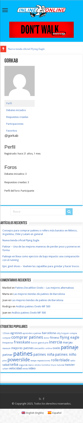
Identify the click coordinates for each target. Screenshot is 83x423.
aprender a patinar (32, 333)
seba (14, 364)
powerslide (18, 359)
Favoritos (11, 130)
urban (5, 368)
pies (4, 360)
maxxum (6, 348)
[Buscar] (69, 211)
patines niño (65, 354)
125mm (6, 333)
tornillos (46, 365)
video (32, 368)
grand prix (43, 342)
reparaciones (43, 360)
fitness (54, 337)
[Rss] (40, 398)
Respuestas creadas (17, 117)
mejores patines (22, 348)
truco (53, 365)
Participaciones (14, 124)
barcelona (49, 333)
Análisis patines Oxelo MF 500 (33, 306)
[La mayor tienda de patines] (41, 29)
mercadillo (39, 348)
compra (73, 333)
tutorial (60, 365)
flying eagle (69, 337)
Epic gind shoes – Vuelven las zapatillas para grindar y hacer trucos (40, 266)
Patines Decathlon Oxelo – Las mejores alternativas (44, 287)
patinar (7, 355)
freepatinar (7, 342)
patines (23, 353)
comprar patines (27, 337)
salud (5, 365)
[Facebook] (43, 398)
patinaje (69, 347)
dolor (46, 338)
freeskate (22, 342)
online (48, 348)
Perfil (9, 103)
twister (70, 365)
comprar (6, 338)
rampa (33, 360)
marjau (68, 342)
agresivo (16, 333)
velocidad (15, 368)
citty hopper (62, 333)
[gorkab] (19, 82)
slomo (37, 365)
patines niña (43, 354)
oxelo (56, 348)
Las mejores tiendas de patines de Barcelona (39, 293)
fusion (34, 342)
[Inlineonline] (41, 10)
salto (72, 360)
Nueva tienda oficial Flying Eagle (26, 48)
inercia (55, 342)
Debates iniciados (16, 110)
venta (25, 368)
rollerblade (60, 360)
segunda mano (26, 365)
